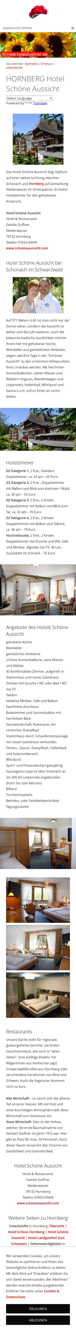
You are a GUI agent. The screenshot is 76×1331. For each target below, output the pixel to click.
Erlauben (38, 1309)
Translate (40, 103)
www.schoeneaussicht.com (27, 248)
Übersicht (56, 1226)
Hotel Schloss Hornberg (26, 1232)
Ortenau (46, 64)
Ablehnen (38, 1320)
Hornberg (36, 183)
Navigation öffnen (17, 28)
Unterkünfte (14, 68)
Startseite (31, 64)
